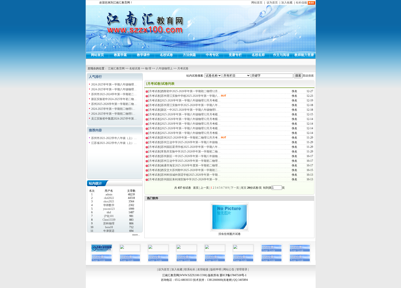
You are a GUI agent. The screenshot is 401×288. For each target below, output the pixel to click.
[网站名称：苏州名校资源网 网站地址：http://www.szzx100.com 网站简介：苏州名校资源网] (102, 251)
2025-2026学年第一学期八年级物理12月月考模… (190, 100)
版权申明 (215, 269)
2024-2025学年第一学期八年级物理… (114, 84)
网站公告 (228, 269)
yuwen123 (109, 208)
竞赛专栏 (235, 55)
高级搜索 (308, 75)
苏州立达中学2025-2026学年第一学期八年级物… (190, 142)
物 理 (148, 68)
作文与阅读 (281, 55)
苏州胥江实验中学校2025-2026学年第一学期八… (190, 95)
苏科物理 (108, 223)
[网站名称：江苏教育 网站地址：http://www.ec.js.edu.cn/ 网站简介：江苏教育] (215, 250)
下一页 (235, 187)
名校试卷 (166, 55)
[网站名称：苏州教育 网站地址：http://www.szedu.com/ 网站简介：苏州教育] (243, 250)
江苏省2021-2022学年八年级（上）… (114, 143)
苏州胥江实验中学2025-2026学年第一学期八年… (190, 105)
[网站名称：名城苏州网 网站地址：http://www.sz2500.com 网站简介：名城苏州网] (158, 250)
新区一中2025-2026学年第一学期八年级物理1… (190, 109)
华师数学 (108, 205)
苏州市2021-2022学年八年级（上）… (114, 138)
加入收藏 (286, 2)
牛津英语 (108, 231)
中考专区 (212, 55)
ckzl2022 (109, 198)
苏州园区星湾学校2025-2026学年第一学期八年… (190, 147)
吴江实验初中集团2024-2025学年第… (114, 118)
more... (136, 234)
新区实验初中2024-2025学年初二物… (114, 99)
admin (109, 194)
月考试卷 (182, 68)
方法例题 (189, 55)
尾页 (243, 187)
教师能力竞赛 (304, 55)
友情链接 (202, 269)
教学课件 (143, 55)
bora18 (109, 227)
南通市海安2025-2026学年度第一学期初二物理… (190, 165)
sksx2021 (108, 201)
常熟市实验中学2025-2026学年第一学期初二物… (190, 151)
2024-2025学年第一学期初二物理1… (113, 108)
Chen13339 (109, 219)
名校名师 (258, 55)
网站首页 (256, 2)
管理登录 (241, 269)
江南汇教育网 (116, 68)
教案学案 (120, 55)
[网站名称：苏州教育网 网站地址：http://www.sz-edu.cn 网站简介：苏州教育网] (130, 250)
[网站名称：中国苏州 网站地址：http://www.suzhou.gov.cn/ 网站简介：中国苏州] (186, 250)
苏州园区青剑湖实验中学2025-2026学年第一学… (190, 179)
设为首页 (272, 2)
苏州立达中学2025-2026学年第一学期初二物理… (190, 160)
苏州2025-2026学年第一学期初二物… (114, 104)
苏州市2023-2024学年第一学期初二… (114, 94)
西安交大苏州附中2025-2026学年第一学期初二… (190, 170)
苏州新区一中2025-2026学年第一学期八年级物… (190, 156)
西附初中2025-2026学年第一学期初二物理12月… (190, 91)
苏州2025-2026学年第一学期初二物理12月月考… (190, 137)
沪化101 (109, 216)
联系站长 (189, 269)
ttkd (109, 212)
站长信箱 (301, 2)
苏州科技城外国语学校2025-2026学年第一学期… (190, 174)
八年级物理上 (164, 68)
